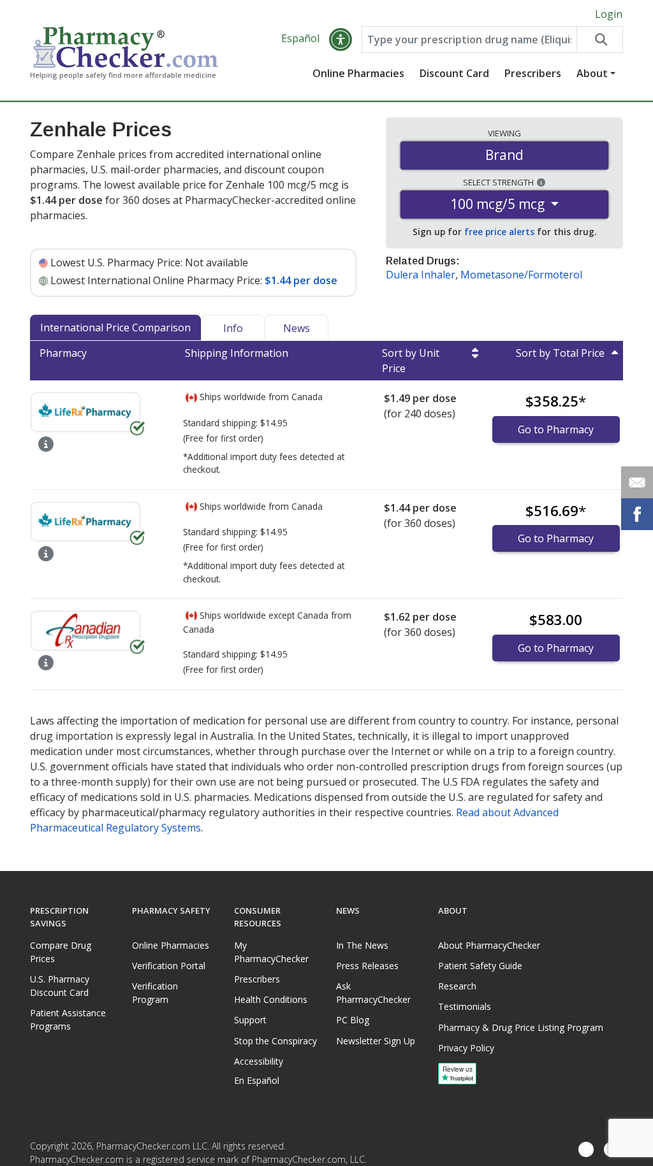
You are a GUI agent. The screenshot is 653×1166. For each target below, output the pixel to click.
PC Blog (352, 1020)
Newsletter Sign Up (375, 1041)
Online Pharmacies (358, 73)
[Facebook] (586, 1150)
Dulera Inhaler (420, 275)
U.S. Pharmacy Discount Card (59, 985)
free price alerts (499, 232)
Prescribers (532, 73)
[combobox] (469, 39)
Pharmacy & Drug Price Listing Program (520, 1027)
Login (608, 14)
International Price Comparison (115, 327)
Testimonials (464, 1006)
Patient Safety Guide (480, 966)
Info (233, 328)
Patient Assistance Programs (68, 1019)
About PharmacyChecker (489, 945)
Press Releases (367, 966)
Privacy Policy (466, 1048)
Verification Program (155, 992)
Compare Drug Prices (60, 952)
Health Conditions (270, 999)
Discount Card (454, 73)
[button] (340, 39)
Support (250, 1020)
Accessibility (258, 1061)
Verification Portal (168, 966)
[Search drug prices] (599, 39)
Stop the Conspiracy (275, 1041)
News (296, 328)
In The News (362, 945)
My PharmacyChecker (271, 952)
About (592, 73)
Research (457, 986)
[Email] (637, 482)
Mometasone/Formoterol (521, 275)
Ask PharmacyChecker (373, 992)
